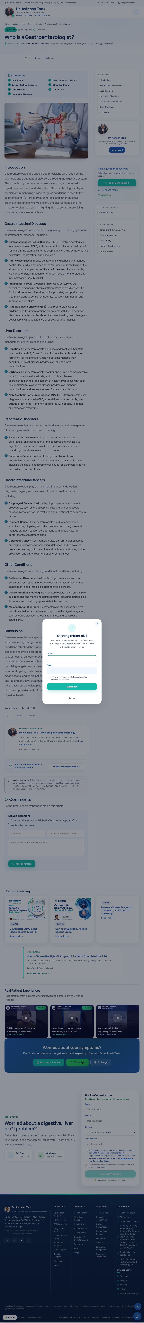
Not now (72, 698)
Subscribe (72, 686)
